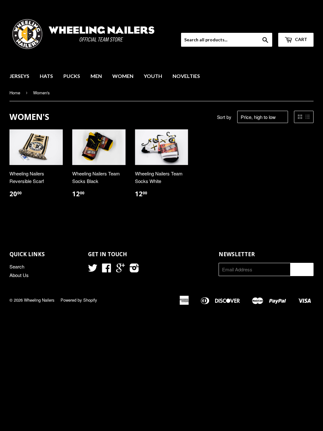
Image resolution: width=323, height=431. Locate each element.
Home (14, 93)
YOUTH (153, 76)
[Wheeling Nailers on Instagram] (134, 269)
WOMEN (122, 76)
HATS (46, 76)
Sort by (224, 117)
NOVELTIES (186, 76)
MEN (96, 76)
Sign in (262, 24)
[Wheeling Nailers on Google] (120, 269)
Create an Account (296, 24)
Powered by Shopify (79, 300)
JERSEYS (19, 76)
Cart (300, 39)
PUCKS (71, 76)
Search (16, 266)
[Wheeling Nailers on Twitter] (92, 269)
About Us (19, 275)
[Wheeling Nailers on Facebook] (106, 269)
